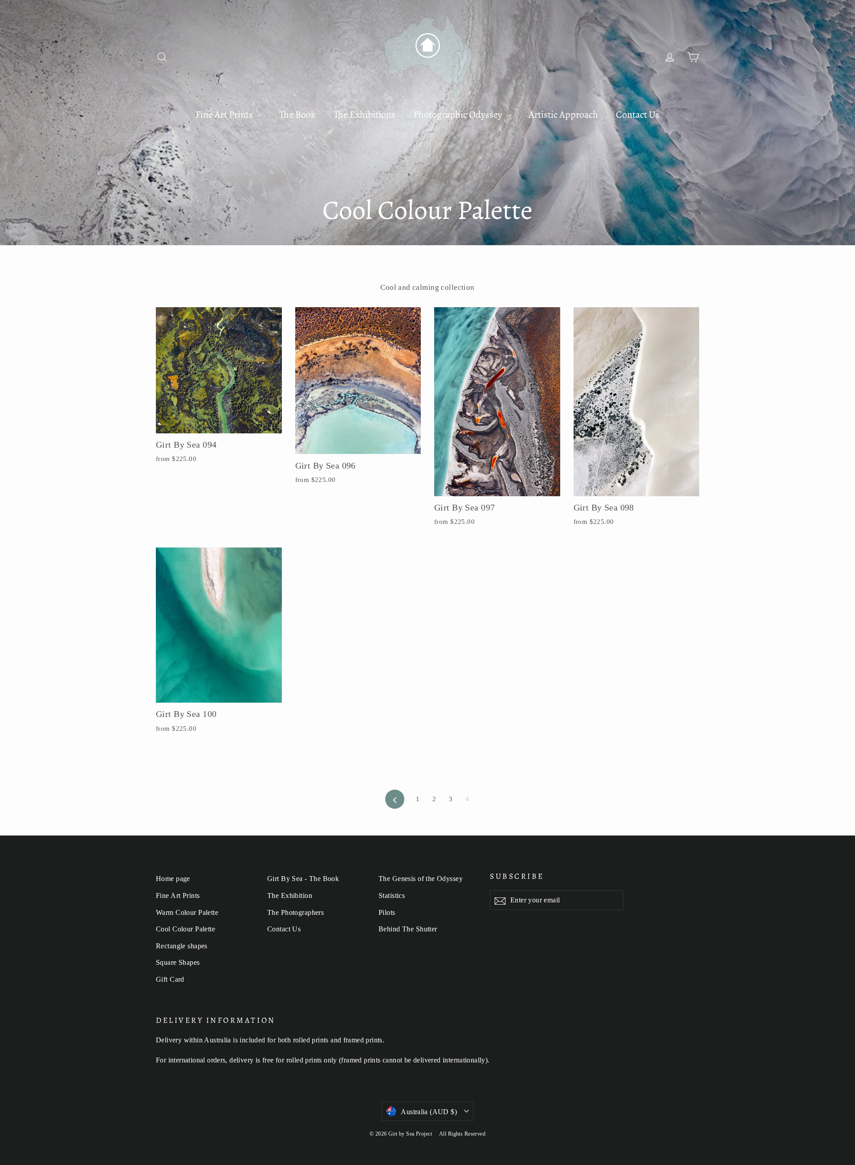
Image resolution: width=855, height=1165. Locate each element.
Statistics (392, 895)
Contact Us (638, 114)
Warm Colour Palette (187, 912)
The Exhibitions (364, 114)
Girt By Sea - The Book (303, 878)
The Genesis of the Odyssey (421, 878)
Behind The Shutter (408, 929)
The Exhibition (289, 895)
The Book (297, 114)
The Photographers (295, 912)
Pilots (387, 912)
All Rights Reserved (462, 1134)
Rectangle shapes (182, 946)
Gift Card (170, 979)
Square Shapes (178, 962)
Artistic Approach (563, 114)
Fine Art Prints (225, 114)
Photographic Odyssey (458, 114)
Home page (173, 878)
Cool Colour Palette (185, 929)
